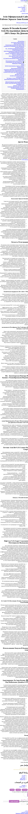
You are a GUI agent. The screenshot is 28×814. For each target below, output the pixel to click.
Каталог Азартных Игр (18, 85)
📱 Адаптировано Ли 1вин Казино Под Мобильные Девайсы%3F (15, 63)
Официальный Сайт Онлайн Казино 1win (14, 70)
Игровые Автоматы (19, 74)
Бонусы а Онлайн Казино (18, 54)
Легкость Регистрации (19, 43)
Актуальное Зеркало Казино (17, 42)
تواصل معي (22, 11)
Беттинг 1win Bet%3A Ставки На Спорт (15, 53)
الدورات (23, 9)
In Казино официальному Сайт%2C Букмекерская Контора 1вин (16, 87)
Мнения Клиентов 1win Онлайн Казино (15, 81)
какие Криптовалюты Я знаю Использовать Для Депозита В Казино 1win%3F (14, 51)
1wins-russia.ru (24, 159)
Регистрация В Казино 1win (17, 68)
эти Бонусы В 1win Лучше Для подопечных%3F (17, 76)
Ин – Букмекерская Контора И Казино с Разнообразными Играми (15, 49)
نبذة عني (23, 8)
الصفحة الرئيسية (21, 7)
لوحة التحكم (22, 779)
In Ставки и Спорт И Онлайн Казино (15, 78)
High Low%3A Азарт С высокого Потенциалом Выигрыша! (16, 56)
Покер (22, 64)
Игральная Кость (20, 89)
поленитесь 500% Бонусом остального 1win (14, 69)
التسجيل (23, 785)
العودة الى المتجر (14, 801)
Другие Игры (21, 41)
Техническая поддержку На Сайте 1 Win (14, 45)
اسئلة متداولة (22, 786)
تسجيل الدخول (24, 13)
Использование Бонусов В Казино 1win (15, 60)
